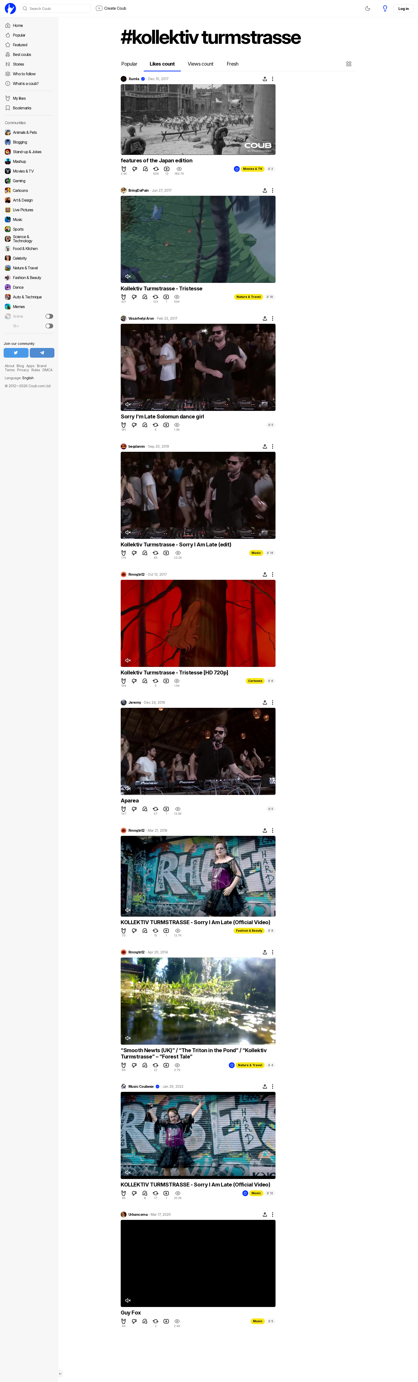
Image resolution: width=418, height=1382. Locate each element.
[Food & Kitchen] (29, 248)
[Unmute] (127, 276)
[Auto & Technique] (29, 297)
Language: (19, 378)
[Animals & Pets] (29, 132)
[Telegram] (42, 353)
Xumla (133, 79)
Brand (41, 366)
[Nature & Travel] (29, 268)
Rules (35, 370)
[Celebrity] (29, 258)
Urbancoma (138, 1214)
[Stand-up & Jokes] (29, 152)
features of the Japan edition (156, 160)
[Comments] (145, 169)
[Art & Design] (29, 200)
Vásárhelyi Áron (141, 318)
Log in (403, 8)
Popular (19, 35)
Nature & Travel (249, 297)
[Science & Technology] (29, 239)
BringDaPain (138, 190)
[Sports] (29, 229)
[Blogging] (29, 142)
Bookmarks (22, 108)
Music (256, 553)
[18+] (49, 326)
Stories (18, 64)
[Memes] (29, 306)
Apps (30, 366)
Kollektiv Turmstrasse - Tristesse (161, 288)
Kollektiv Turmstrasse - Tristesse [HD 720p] (174, 672)
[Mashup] (29, 161)
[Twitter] (16, 353)
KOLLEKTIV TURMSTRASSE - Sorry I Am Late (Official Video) (195, 922)
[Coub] (10, 8)
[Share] (265, 79)
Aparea (130, 800)
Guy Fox (131, 1312)
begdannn (136, 446)
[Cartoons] (29, 190)
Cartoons (255, 681)
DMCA (47, 370)
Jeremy (134, 702)
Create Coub (115, 8)
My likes (19, 98)
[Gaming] (29, 181)
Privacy (23, 370)
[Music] (29, 219)
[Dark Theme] (368, 8)
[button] (349, 64)
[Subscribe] (49, 316)
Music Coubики (141, 1086)
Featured (20, 44)
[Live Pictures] (29, 210)
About (9, 366)
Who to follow (24, 73)
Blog (20, 366)
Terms (10, 370)
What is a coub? (25, 83)
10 (270, 297)
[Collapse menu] (60, 1373)
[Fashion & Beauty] (29, 277)
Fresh (233, 64)
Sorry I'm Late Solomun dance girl (162, 416)
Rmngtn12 (136, 574)
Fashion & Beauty (249, 930)
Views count (200, 64)
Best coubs (22, 54)
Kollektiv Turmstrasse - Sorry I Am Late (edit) (176, 544)
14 (270, 553)
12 (270, 1193)
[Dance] (29, 287)
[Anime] (29, 316)
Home (18, 25)
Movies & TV (252, 169)
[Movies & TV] (29, 171)
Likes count (162, 64)
